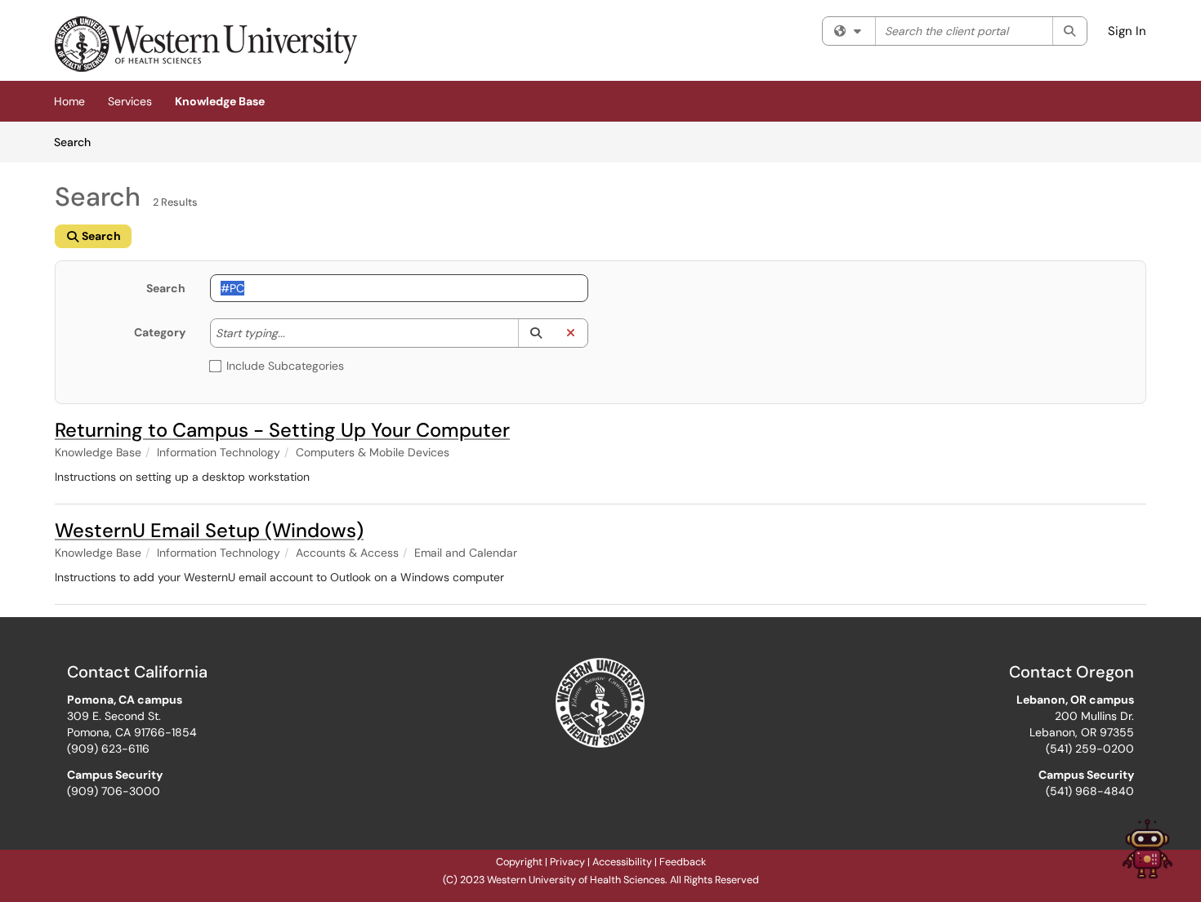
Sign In (1127, 31)
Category (159, 332)
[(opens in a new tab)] (206, 44)
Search (78, 141)
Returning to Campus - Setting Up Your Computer (282, 429)
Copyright (519, 862)
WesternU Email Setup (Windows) (209, 530)
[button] (535, 333)
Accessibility (622, 862)
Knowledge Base (220, 101)
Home (69, 101)
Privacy (567, 862)
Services (130, 101)
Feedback (682, 862)
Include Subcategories (285, 365)
